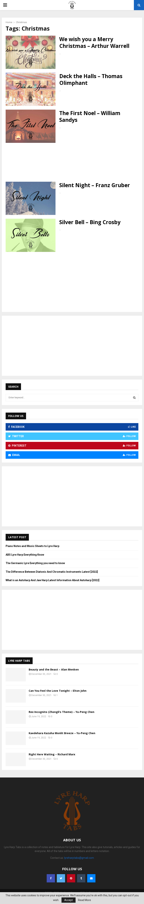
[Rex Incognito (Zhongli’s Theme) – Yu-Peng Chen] (16, 717)
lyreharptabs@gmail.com (79, 857)
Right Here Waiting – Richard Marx (52, 754)
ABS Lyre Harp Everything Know (25, 554)
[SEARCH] (134, 397)
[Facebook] (51, 878)
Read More (84, 900)
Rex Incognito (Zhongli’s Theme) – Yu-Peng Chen (61, 712)
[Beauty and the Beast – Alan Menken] (16, 674)
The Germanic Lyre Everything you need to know (35, 563)
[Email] (91, 878)
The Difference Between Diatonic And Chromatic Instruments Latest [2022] (52, 571)
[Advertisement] (72, 162)
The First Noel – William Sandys (89, 116)
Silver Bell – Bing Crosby (90, 222)
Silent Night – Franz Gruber (94, 185)
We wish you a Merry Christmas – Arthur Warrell (94, 42)
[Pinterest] (71, 878)
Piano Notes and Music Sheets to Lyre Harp (32, 546)
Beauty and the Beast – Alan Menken (54, 669)
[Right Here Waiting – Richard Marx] (16, 759)
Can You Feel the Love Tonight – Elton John (57, 690)
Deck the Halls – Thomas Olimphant (90, 79)
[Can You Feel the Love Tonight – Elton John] (16, 696)
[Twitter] (61, 878)
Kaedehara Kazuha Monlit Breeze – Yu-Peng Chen (62, 733)
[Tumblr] (81, 878)
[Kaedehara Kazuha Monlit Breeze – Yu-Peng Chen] (16, 738)
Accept (68, 900)
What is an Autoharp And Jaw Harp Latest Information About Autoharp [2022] (52, 580)
